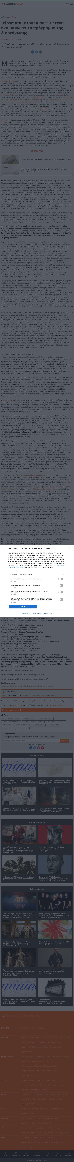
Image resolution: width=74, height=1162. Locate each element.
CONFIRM (23, 606)
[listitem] (37, 575)
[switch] (60, 579)
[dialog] (37, 581)
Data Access (37, 613)
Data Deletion (26, 613)
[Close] (70, 548)
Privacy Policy (48, 613)
